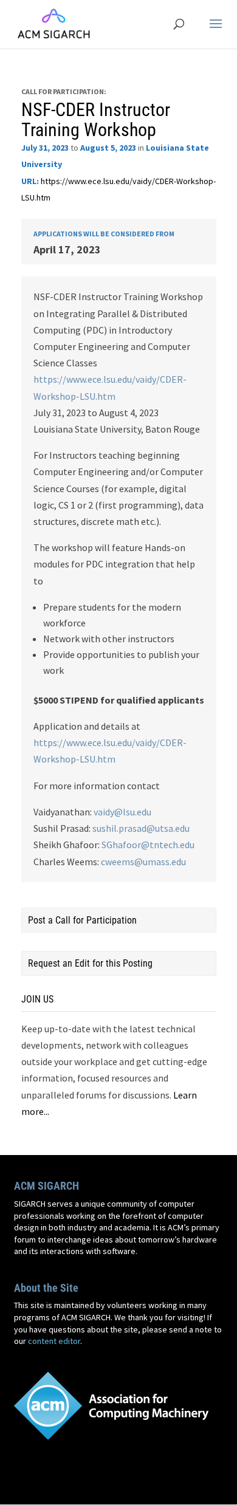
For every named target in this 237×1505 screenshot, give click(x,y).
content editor (54, 1340)
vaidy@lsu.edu (122, 812)
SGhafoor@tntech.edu (147, 844)
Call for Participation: (63, 91)
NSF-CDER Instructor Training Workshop (95, 119)
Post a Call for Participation (82, 920)
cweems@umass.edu (143, 861)
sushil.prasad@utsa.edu (141, 828)
